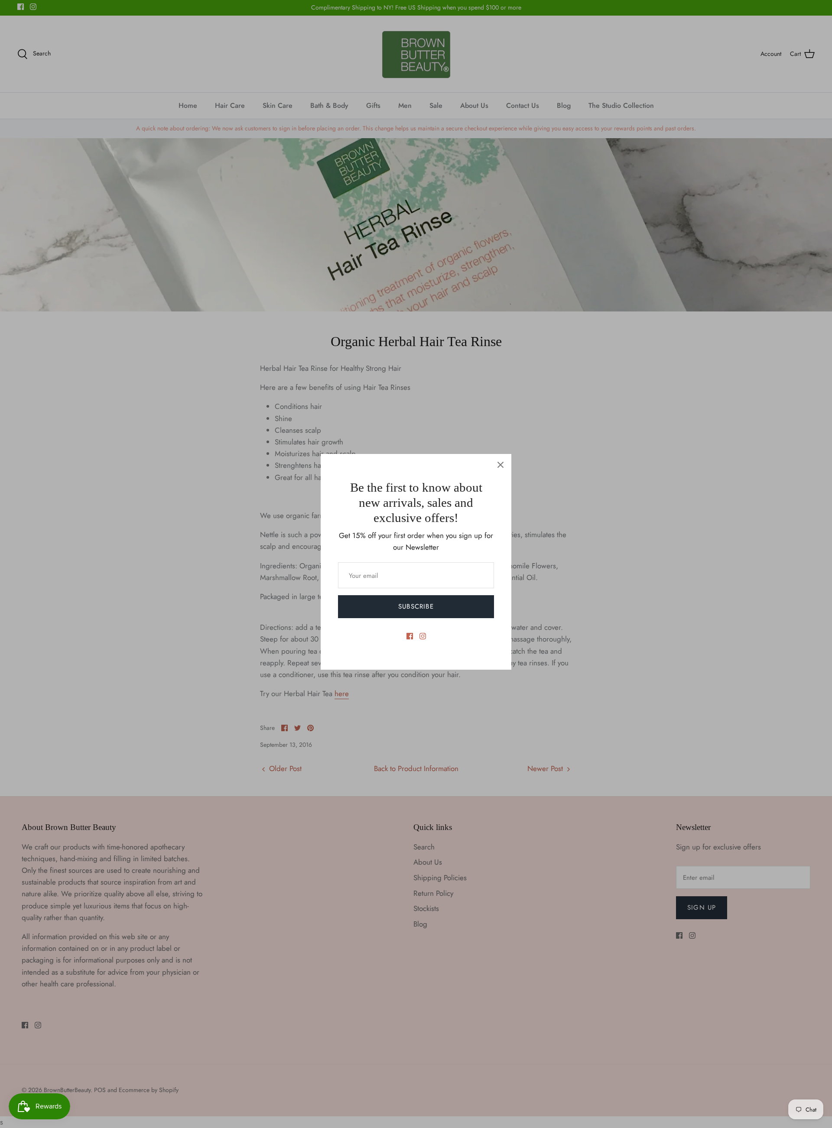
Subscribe (416, 606)
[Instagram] (422, 636)
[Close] (500, 464)
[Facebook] (409, 636)
